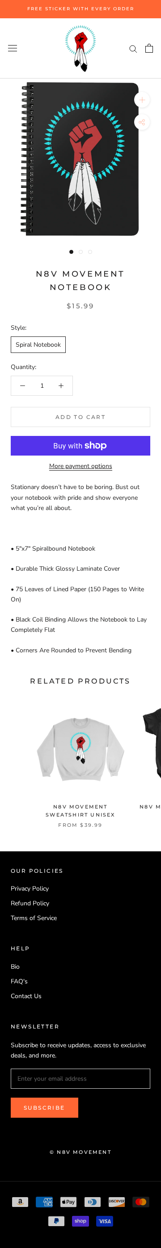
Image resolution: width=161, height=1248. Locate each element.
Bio (15, 966)
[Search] (133, 48)
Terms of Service (34, 918)
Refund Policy (30, 903)
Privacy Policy (30, 888)
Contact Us (26, 996)
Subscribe (44, 1107)
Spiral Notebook (38, 344)
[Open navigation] (12, 48)
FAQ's (19, 981)
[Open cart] (149, 48)
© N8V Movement (80, 1152)
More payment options (80, 466)
